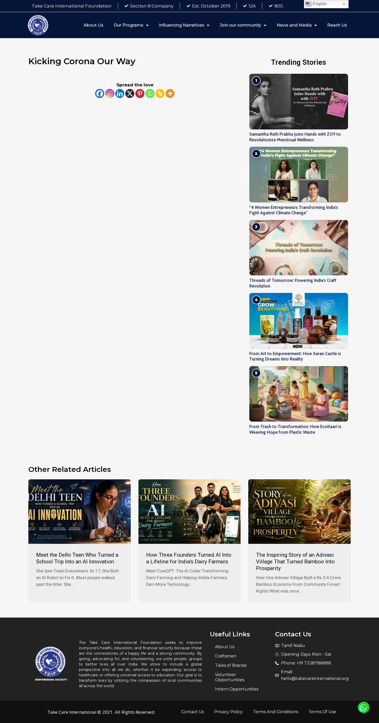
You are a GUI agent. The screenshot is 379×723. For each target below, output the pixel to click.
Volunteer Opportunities (229, 677)
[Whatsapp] (149, 93)
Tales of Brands (230, 665)
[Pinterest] (139, 93)
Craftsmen (225, 656)
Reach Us (337, 25)
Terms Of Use (322, 711)
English (319, 4)
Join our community (240, 25)
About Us (93, 25)
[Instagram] (109, 93)
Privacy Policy (228, 711)
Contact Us (192, 711)
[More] (170, 93)
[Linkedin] (119, 93)
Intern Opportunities (236, 689)
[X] (129, 93)
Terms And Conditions (275, 711)
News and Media (294, 25)
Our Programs (128, 25)
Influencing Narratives (181, 25)
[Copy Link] (159, 93)
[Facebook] (99, 93)
